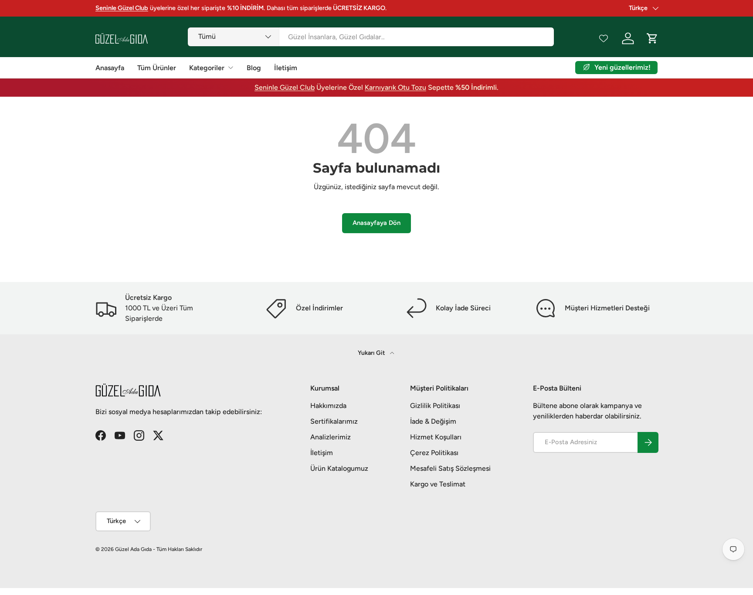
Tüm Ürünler (156, 68)
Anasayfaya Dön (376, 223)
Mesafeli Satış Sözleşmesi (450, 468)
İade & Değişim (433, 421)
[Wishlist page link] (603, 38)
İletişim (285, 68)
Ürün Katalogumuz (339, 468)
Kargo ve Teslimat (437, 484)
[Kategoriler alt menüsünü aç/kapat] (230, 67)
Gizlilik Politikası (435, 405)
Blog (254, 68)
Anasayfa (109, 68)
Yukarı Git (372, 353)
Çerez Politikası (434, 453)
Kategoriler (206, 68)
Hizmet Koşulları (435, 437)
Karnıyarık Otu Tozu (395, 87)
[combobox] (370, 36)
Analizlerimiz (330, 437)
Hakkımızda (328, 405)
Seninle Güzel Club (284, 87)
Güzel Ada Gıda (133, 549)
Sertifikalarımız (334, 421)
